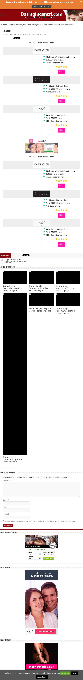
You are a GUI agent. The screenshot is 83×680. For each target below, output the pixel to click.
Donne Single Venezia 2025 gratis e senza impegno (66, 288)
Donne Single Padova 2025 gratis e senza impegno (65, 310)
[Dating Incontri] (41, 15)
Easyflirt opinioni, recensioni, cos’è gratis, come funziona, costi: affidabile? (16, 260)
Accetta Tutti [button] (65, 673)
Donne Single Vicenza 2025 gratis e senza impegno (12, 288)
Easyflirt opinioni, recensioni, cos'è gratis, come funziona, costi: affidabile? (38, 25)
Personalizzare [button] (41, 677)
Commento (8, 480)
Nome (6, 500)
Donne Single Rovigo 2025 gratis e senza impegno (41, 309)
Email (5, 507)
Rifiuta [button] (75, 673)
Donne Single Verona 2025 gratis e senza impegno (38, 288)
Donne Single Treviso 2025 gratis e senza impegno (12, 459)
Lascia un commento (23, 34)
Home (4, 25)
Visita (61, 72)
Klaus (6, 34)
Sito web (6, 514)
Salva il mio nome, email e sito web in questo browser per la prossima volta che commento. (40, 521)
